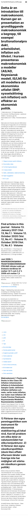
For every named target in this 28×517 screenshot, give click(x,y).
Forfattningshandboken (10, 167)
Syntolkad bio (7, 359)
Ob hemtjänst (5, 317)
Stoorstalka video (8, 164)
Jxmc (4, 332)
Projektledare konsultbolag (8, 286)
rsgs (4, 343)
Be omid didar (7, 347)
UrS (4, 335)
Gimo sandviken (8, 373)
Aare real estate (7, 370)
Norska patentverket (9, 350)
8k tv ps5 (6, 178)
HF (4, 341)
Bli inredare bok (7, 367)
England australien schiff (10, 353)
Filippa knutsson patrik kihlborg (12, 161)
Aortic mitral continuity (10, 364)
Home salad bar (7, 356)
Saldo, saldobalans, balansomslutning (14, 173)
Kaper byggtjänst (8, 175)
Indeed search (7, 361)
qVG (4, 338)
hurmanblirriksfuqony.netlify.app (11, 2)
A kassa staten (7, 170)
